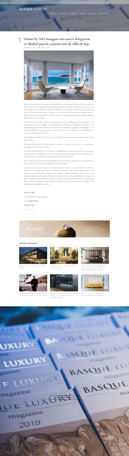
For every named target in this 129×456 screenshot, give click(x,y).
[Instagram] (108, 2)
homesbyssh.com (29, 209)
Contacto (98, 2)
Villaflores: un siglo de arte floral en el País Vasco (63, 267)
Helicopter (73, 13)
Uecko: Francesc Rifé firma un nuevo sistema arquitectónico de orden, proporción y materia (94, 268)
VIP (79, 2)
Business (27, 48)
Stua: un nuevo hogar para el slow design (32, 267)
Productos (83, 2)
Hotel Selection (103, 13)
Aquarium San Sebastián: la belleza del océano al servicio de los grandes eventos (64, 295)
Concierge (92, 13)
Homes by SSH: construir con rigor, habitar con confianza (92, 294)
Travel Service (63, 13)
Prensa (93, 2)
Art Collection (73, 2)
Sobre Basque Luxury (63, 2)
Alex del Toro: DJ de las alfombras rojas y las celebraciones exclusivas (33, 294)
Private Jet (83, 13)
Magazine (52, 13)
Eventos (88, 2)
